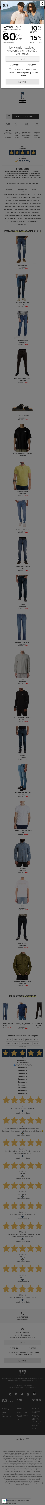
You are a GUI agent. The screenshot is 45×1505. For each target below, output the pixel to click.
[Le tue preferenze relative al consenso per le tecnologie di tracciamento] (4, 1501)
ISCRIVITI (22, 82)
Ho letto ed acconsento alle (23, 72)
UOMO (32, 65)
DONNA (15, 65)
